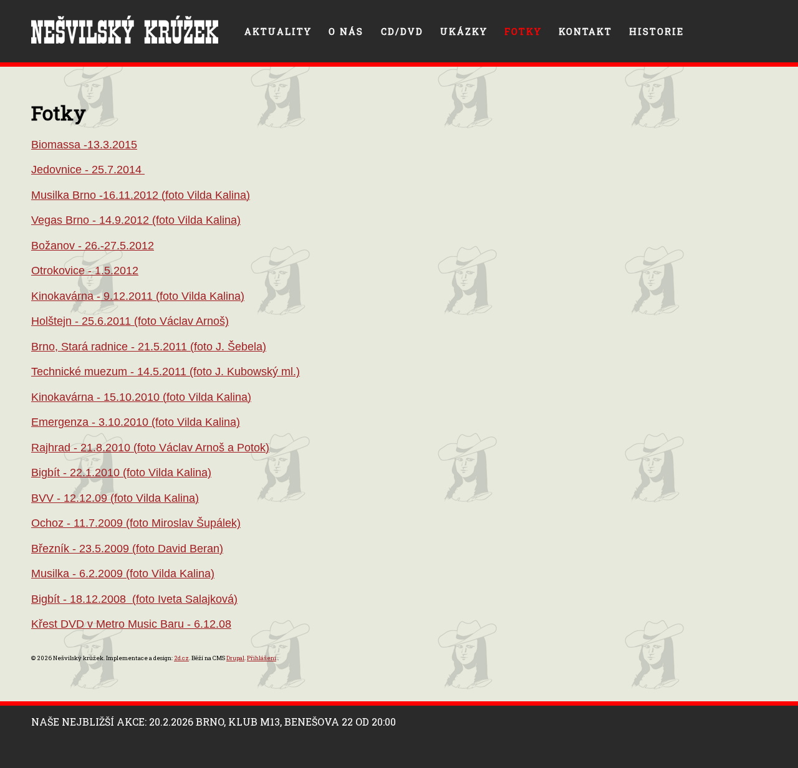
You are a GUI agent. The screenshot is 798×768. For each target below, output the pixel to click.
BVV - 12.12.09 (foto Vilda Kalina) (115, 498)
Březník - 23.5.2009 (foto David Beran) (127, 548)
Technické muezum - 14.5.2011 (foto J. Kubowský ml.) (165, 371)
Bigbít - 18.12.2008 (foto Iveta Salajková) (134, 599)
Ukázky (464, 31)
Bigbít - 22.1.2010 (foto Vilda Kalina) (121, 472)
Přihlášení (261, 658)
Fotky (523, 31)
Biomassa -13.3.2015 (84, 144)
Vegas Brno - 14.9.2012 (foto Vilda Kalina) (136, 220)
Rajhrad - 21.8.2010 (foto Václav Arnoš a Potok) (150, 447)
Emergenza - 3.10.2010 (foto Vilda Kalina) (135, 422)
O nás (346, 31)
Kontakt (585, 31)
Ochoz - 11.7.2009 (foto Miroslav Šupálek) (136, 523)
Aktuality (278, 31)
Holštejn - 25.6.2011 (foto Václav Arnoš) (130, 321)
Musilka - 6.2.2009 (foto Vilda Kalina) (122, 573)
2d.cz (181, 658)
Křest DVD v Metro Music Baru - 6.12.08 (131, 624)
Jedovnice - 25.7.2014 (88, 169)
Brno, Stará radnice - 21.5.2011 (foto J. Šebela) (148, 346)
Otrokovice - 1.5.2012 (84, 270)
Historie (656, 31)
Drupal (235, 658)
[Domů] (124, 30)
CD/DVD (402, 31)
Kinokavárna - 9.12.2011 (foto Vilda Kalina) (137, 296)
